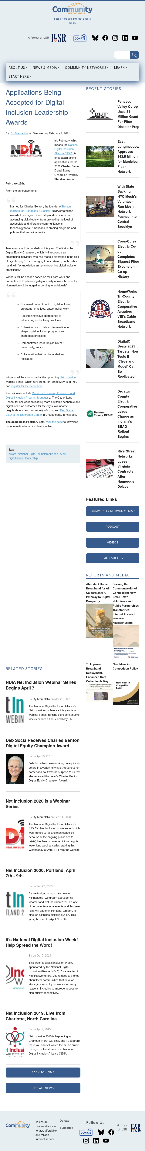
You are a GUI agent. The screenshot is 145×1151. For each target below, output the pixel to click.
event (62, 453)
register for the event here (26, 386)
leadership (31, 458)
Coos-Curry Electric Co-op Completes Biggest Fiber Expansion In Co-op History (128, 259)
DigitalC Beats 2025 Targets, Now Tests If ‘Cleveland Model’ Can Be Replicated (128, 359)
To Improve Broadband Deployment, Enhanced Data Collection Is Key (97, 673)
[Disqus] (43, 516)
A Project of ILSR (38, 37)
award (12, 453)
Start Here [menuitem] (17, 78)
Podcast (113, 526)
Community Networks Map (113, 511)
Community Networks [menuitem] (84, 69)
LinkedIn (125, 38)
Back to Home (43, 1072)
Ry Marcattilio (19, 133)
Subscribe (66, 1127)
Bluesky (95, 38)
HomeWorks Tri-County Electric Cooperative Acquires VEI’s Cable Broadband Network (127, 309)
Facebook (105, 38)
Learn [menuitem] (118, 69)
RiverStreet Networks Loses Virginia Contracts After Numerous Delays (126, 469)
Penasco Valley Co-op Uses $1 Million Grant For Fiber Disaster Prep (128, 114)
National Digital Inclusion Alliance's (55, 706)
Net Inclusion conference (44, 710)
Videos (112, 542)
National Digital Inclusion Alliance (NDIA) (66, 149)
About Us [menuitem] (15, 69)
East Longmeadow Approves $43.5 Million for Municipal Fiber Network (128, 156)
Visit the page (54, 421)
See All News (43, 1088)
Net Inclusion (68, 377)
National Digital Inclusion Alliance (38, 453)
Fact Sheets (113, 558)
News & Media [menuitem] (43, 69)
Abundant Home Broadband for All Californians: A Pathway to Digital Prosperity (98, 592)
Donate (80, 38)
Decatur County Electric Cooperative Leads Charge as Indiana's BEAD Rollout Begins (127, 414)
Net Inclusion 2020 (56, 902)
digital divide (16, 458)
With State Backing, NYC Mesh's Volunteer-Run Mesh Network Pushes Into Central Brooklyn (127, 206)
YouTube (135, 38)
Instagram (115, 38)
